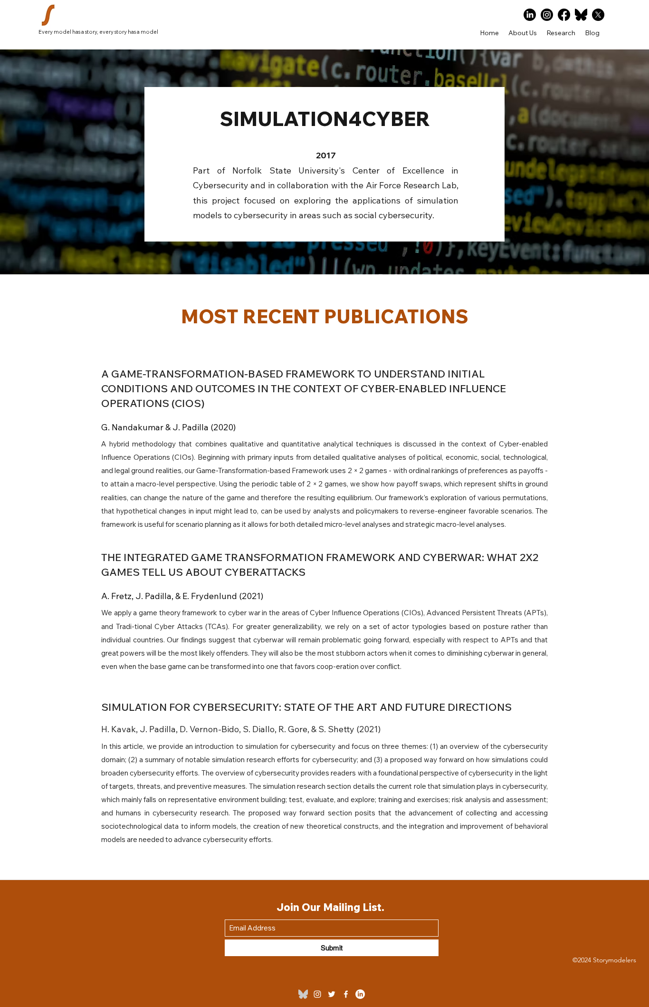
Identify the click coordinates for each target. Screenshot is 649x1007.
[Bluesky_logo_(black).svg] (581, 15)
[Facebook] (564, 15)
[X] (598, 15)
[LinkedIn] (530, 15)
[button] (561, 33)
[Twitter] (331, 994)
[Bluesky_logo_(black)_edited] (303, 994)
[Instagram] (547, 15)
